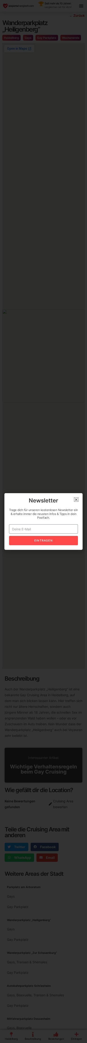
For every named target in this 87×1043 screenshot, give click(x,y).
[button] (76, 499)
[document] (43, 521)
